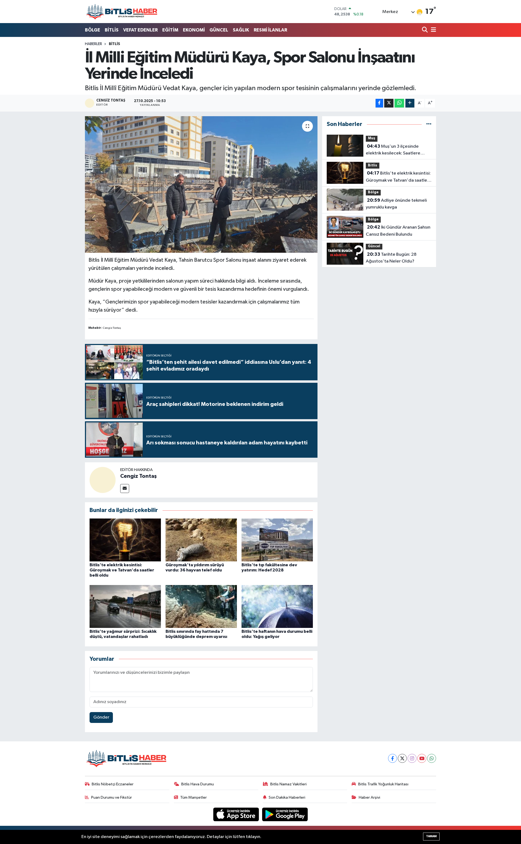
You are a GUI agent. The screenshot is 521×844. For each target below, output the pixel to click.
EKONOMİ (194, 30)
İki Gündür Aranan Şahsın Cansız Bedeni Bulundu (398, 231)
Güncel (374, 246)
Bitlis (114, 44)
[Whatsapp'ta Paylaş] (399, 103)
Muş (371, 138)
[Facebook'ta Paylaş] (379, 103)
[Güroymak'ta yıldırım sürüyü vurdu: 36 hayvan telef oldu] (201, 540)
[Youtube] (421, 758)
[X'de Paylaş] (388, 103)
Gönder (101, 717)
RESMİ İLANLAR (270, 30)
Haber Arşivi (369, 797)
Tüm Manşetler (193, 797)
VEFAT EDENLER (140, 30)
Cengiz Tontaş (138, 476)
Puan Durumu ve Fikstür (111, 797)
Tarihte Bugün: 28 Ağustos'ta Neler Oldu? (391, 258)
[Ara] (425, 30)
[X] (402, 758)
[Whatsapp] (431, 758)
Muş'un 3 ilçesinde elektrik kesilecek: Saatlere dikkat (393, 150)
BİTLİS (112, 30)
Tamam (431, 836)
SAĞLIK (241, 30)
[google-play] (285, 814)
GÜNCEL (218, 30)
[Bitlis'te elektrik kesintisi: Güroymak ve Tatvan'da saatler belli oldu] (125, 540)
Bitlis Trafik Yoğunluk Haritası (383, 784)
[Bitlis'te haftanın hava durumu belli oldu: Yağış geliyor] (277, 606)
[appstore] (236, 814)
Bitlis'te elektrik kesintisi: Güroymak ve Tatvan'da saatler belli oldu (122, 570)
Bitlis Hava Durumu (197, 784)
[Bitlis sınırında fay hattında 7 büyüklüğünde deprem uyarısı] (201, 606)
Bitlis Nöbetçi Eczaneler (113, 784)
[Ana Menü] (432, 30)
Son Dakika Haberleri (287, 797)
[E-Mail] (124, 488)
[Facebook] (392, 758)
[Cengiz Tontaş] (103, 480)
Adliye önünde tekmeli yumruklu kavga (396, 204)
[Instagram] (412, 758)
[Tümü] (428, 124)
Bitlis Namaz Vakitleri (288, 784)
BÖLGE (92, 30)
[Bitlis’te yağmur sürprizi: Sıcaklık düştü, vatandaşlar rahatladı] (125, 606)
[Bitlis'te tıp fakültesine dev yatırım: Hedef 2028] (277, 540)
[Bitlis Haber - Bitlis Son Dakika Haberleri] (121, 11)
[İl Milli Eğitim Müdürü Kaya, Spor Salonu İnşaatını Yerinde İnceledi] (201, 184)
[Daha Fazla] (409, 103)
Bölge (373, 192)
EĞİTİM (170, 30)
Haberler (93, 44)
